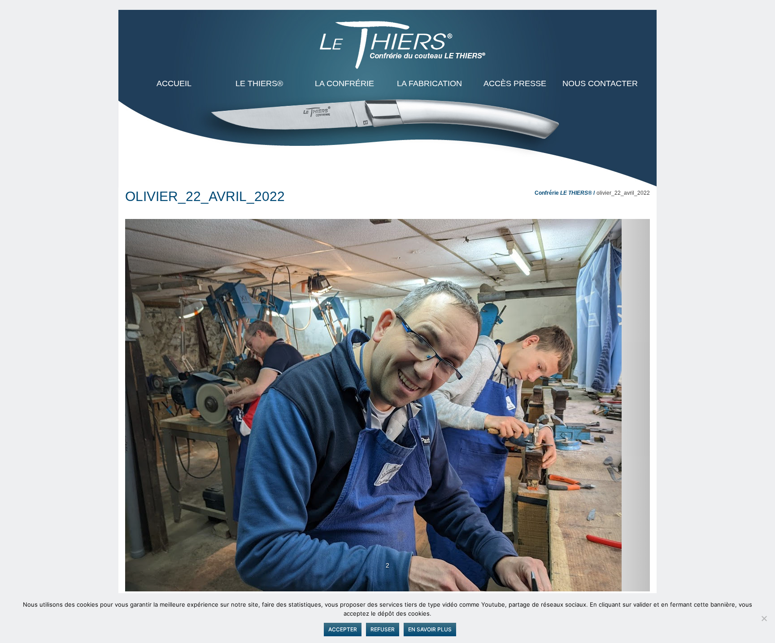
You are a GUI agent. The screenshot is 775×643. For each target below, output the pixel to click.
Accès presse (514, 83)
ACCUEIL (174, 83)
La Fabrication (429, 83)
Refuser (382, 629)
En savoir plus (430, 629)
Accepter (342, 629)
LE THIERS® (259, 83)
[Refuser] (763, 618)
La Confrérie (344, 83)
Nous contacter (600, 83)
